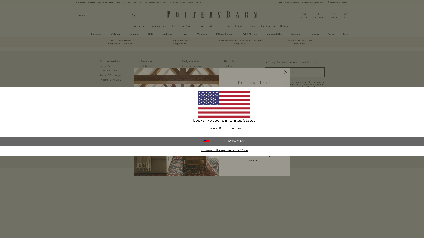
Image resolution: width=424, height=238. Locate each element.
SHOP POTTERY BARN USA (228, 141)
